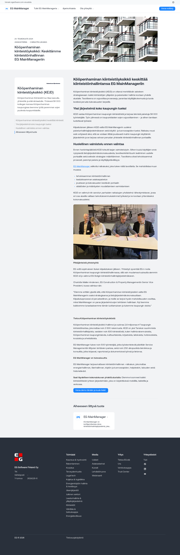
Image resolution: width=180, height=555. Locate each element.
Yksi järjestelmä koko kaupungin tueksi (33, 124)
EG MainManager (81, 166)
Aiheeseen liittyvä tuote (26, 132)
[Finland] (173, 2)
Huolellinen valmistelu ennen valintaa (32, 128)
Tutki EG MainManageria (45, 9)
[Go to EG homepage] (18, 457)
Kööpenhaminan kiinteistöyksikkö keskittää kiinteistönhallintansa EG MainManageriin (40, 120)
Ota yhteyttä (86, 9)
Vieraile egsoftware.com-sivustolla (18, 2)
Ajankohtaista (69, 9)
